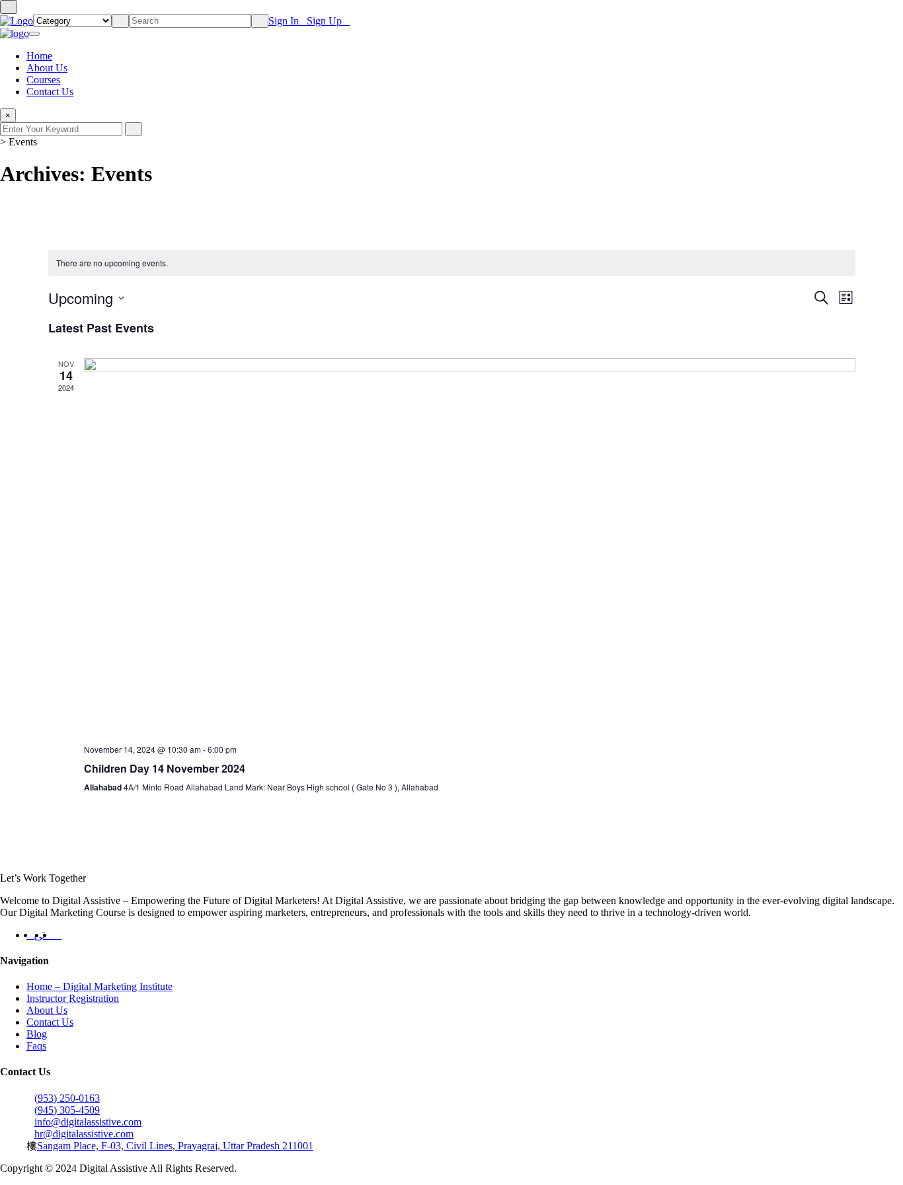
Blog (36, 1034)
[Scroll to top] (8, 7)
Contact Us (49, 91)
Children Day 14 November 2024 (164, 768)
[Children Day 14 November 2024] (469, 546)
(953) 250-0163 (67, 1104)
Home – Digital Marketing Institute (99, 986)
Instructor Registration (72, 998)
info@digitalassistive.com (87, 1127)
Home (39, 55)
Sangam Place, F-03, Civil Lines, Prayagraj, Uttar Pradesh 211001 (175, 1145)
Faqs (36, 1045)
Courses (43, 79)
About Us (46, 67)
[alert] (451, 263)
